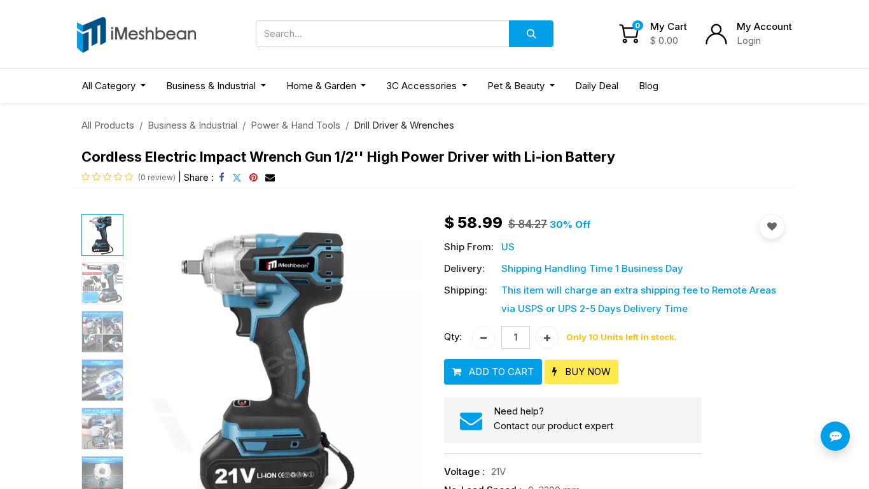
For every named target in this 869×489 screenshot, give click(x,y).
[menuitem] (597, 86)
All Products (107, 125)
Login (749, 40)
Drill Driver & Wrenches (404, 125)
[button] (151, 365)
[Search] (531, 33)
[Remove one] (483, 337)
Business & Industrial (192, 125)
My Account (764, 26)
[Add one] (547, 337)
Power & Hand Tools (295, 125)
